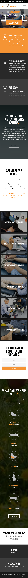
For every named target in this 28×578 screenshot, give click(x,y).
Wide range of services (17, 61)
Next (24, 18)
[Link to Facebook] (20, 576)
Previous (3, 18)
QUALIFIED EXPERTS (15, 35)
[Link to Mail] (25, 576)
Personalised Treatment (14, 88)
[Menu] (24, 6)
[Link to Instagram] (22, 576)
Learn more (14, 22)
